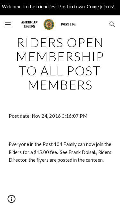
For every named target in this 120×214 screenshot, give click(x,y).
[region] (60, 7)
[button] (7, 24)
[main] (60, 63)
